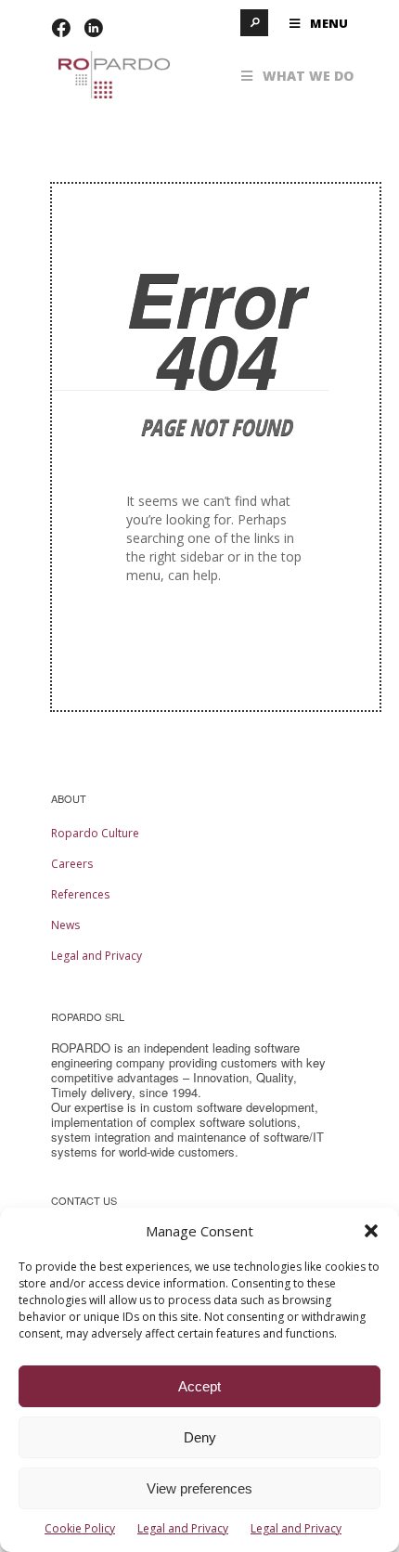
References (80, 894)
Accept (199, 1386)
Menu (329, 23)
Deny (200, 1437)
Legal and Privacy (182, 1528)
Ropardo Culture (95, 833)
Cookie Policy (80, 1528)
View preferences (199, 1488)
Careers (72, 864)
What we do (308, 75)
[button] (371, 1231)
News (65, 925)
